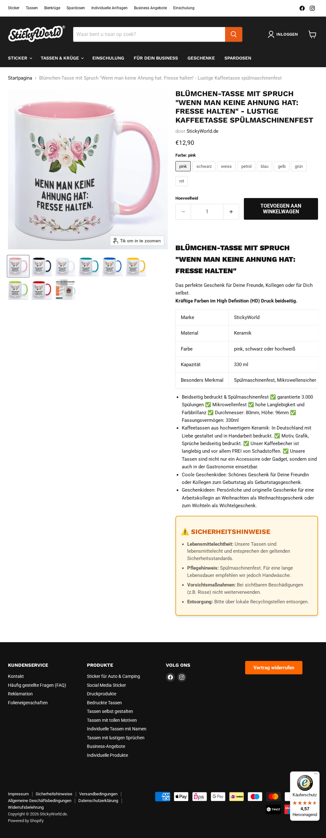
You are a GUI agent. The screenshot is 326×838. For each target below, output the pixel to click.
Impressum (18, 794)
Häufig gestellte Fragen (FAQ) (37, 685)
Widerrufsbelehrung (26, 807)
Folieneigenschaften (28, 702)
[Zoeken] (233, 34)
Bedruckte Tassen (104, 702)
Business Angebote (150, 8)
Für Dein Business (156, 57)
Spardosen (76, 8)
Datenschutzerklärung (98, 800)
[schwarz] (204, 173)
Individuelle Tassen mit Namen (116, 728)
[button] (18, 266)
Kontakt (16, 676)
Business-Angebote (106, 746)
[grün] (299, 173)
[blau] (265, 173)
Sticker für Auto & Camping (113, 676)
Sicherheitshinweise (54, 794)
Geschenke (201, 57)
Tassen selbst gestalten (110, 711)
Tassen (32, 8)
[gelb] (282, 173)
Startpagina (20, 78)
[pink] (184, 173)
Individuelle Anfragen (109, 8)
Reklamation (20, 693)
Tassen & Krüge (60, 57)
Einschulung (184, 8)
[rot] (182, 188)
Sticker (13, 8)
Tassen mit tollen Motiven (112, 720)
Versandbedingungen (98, 794)
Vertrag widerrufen (273, 668)
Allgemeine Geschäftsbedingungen (39, 800)
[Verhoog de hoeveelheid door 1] (231, 212)
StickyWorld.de (202, 131)
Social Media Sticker (106, 685)
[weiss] (227, 173)
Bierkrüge (52, 8)
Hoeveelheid (186, 198)
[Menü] (316, 775)
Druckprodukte (101, 693)
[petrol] (247, 173)
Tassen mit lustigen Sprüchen (116, 737)
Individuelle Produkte (107, 755)
